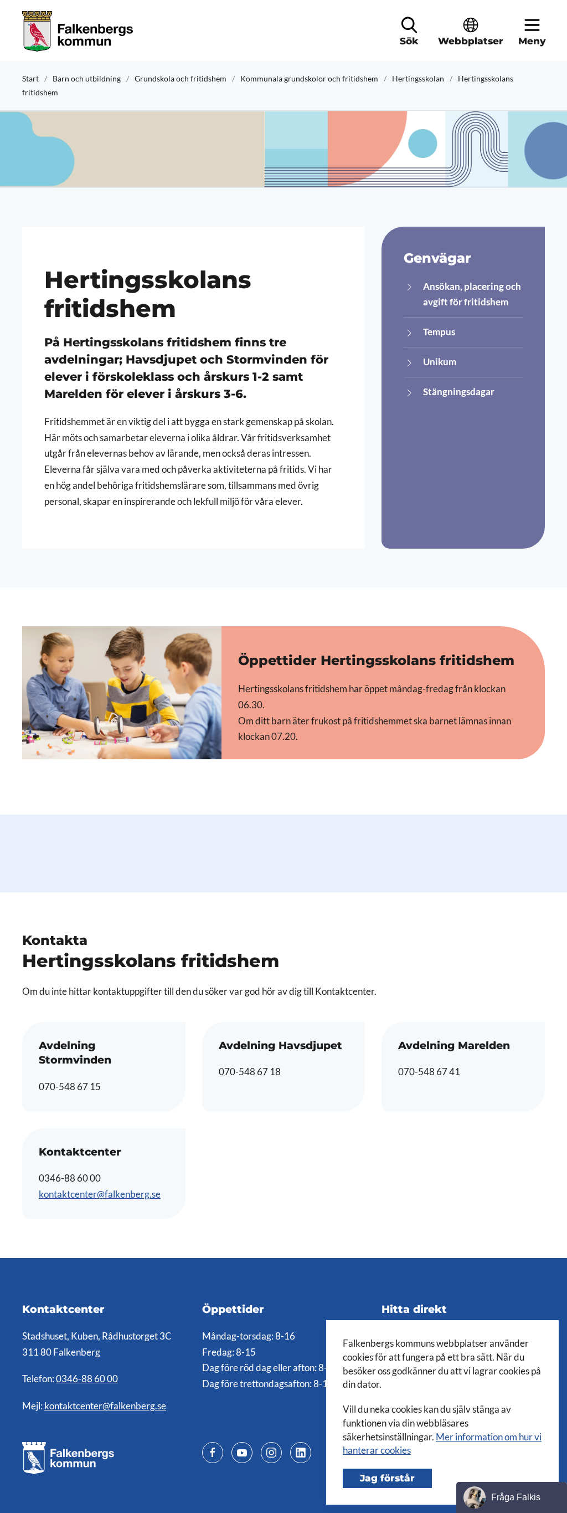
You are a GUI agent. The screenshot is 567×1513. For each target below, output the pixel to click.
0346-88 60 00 (87, 1378)
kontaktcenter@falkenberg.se (100, 1194)
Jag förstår (387, 1478)
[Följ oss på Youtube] (241, 1452)
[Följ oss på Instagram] (271, 1452)
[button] (409, 25)
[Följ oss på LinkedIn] (300, 1452)
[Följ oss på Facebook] (212, 1452)
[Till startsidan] (79, 31)
